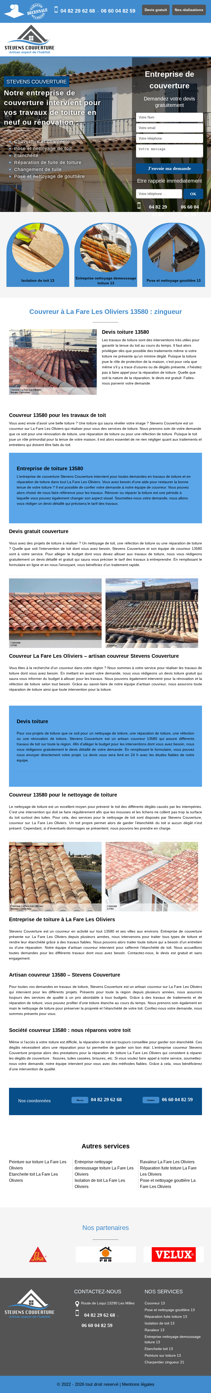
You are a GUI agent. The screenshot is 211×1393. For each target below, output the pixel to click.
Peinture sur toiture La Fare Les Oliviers (37, 1165)
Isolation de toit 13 (37, 280)
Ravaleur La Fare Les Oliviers (167, 1162)
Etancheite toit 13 (159, 1349)
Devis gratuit (156, 10)
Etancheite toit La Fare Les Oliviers (33, 1177)
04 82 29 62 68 (77, 11)
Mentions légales (138, 1384)
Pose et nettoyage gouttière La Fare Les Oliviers (168, 1183)
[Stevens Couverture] (29, 39)
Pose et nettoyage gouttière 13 (174, 280)
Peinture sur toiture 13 (163, 1355)
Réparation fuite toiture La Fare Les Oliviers (168, 1171)
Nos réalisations (189, 10)
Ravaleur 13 (154, 1330)
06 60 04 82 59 (118, 11)
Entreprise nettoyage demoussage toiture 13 (106, 280)
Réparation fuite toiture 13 (166, 1316)
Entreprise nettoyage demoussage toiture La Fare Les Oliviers (104, 1168)
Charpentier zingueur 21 (164, 1362)
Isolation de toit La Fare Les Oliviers (100, 1183)
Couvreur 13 (155, 1303)
